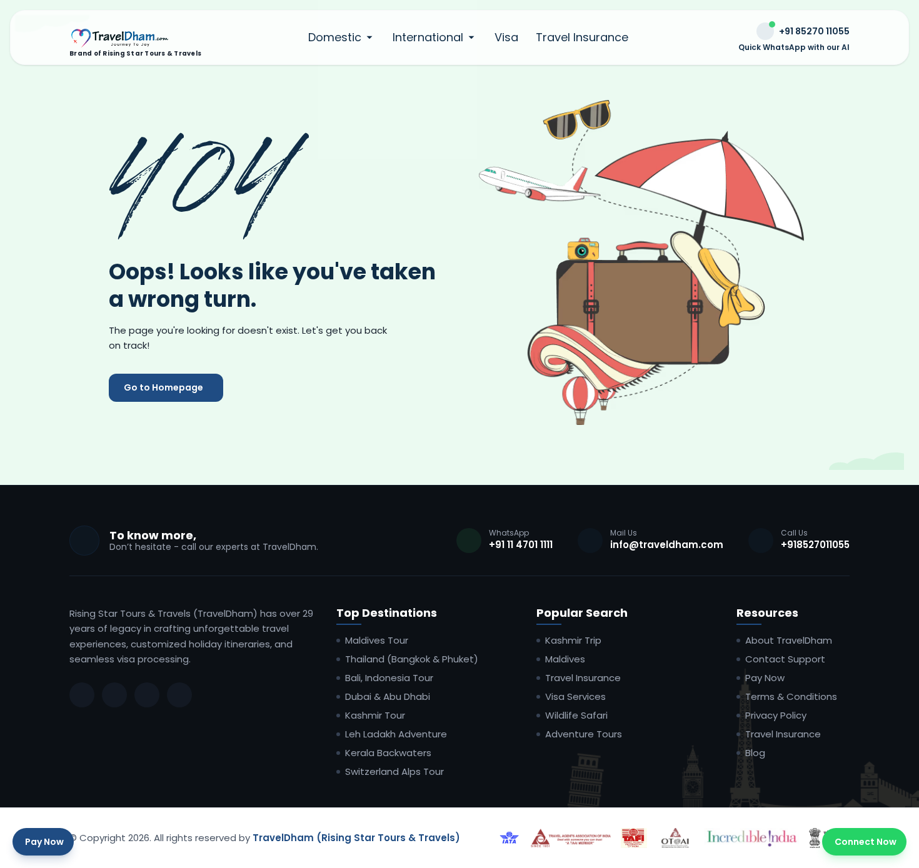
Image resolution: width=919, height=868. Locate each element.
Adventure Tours (583, 734)
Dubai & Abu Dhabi (387, 696)
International (428, 37)
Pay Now (765, 678)
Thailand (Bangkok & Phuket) (411, 659)
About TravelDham (788, 640)
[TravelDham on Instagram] (114, 694)
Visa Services (575, 696)
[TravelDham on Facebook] (81, 694)
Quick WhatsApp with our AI (794, 47)
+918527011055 (815, 544)
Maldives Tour (376, 640)
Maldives (565, 659)
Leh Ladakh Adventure (396, 734)
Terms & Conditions (791, 696)
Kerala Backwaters (388, 753)
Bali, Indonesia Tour (389, 678)
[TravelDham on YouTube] (179, 694)
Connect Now (865, 842)
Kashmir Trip (573, 640)
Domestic (334, 37)
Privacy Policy (775, 715)
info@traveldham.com (666, 544)
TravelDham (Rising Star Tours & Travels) (356, 837)
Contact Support (785, 659)
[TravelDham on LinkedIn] (146, 694)
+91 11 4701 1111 (521, 544)
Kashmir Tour (375, 715)
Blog (755, 753)
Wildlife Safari (576, 715)
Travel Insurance (582, 37)
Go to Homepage (163, 387)
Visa (506, 37)
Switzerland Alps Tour (394, 771)
